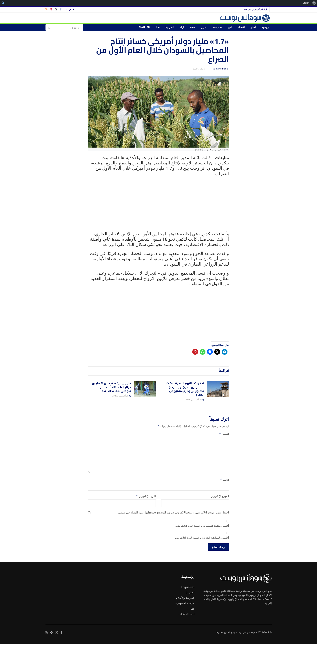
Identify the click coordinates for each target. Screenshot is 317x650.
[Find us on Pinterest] (51, 9)
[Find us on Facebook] (60, 9)
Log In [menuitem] (306, 2)
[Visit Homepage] (245, 17)
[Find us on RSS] (46, 9)
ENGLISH (144, 27)
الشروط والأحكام (185, 598)
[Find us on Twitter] (56, 9)
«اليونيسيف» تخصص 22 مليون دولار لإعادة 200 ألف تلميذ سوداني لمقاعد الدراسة (111, 387)
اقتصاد (241, 27)
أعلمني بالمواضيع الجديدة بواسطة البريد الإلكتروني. (201, 537)
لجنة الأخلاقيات (186, 614)
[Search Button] (49, 27)
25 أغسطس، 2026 (193, 399)
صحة (192, 27)
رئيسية (265, 27)
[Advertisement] (158, 205)
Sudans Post (220, 68)
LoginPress (187, 587)
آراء (182, 27)
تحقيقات (217, 27)
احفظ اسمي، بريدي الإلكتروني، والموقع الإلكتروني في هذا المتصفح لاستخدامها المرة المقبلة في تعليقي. (173, 512)
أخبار (253, 27)
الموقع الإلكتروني (220, 496)
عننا (158, 27)
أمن (230, 27)
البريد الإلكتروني (146, 496)
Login (69, 9)
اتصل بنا (169, 27)
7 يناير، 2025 (199, 68)
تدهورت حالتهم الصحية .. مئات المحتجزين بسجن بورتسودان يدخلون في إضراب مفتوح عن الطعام (185, 389)
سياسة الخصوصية (184, 603)
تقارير (204, 27)
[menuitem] (314, 3)
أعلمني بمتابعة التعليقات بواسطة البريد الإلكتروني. (202, 525)
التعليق (224, 433)
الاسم (224, 479)
